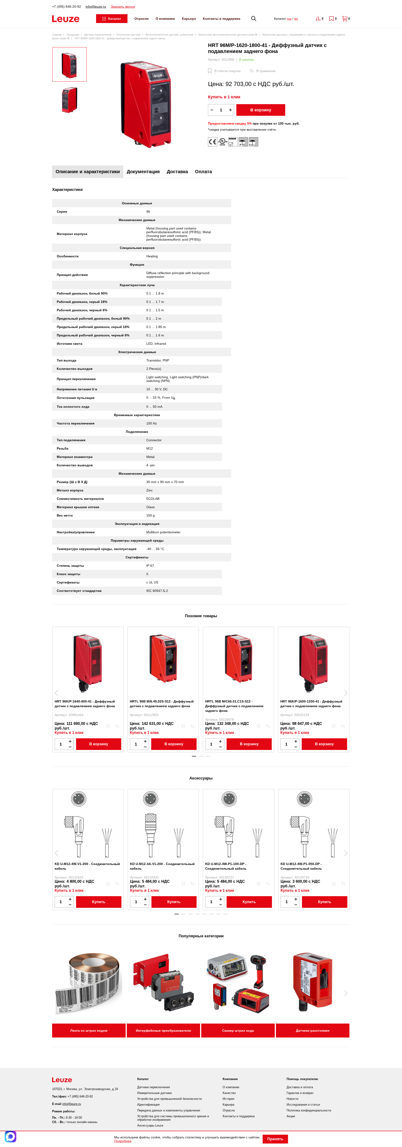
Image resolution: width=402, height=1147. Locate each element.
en (296, 18)
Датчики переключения (153, 1087)
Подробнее (122, 1141)
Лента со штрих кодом (88, 1030)
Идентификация (148, 1104)
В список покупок (227, 71)
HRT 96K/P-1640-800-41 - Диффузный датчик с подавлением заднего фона (85, 703)
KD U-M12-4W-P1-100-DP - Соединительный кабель (226, 866)
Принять (275, 1139)
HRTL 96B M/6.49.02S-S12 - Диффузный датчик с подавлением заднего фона (162, 703)
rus (289, 18)
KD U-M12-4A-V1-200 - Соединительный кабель (162, 866)
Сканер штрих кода (238, 1030)
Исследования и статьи (303, 1104)
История (228, 1099)
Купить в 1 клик (224, 97)
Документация (143, 171)
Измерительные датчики (154, 1093)
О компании (165, 18)
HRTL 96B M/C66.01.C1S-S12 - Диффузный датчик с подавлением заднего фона (234, 706)
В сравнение (266, 71)
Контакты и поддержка (221, 18)
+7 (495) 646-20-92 (66, 6)
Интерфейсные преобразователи (163, 1030)
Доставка (177, 171)
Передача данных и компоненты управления (168, 1110)
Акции (291, 1116)
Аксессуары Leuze (150, 1125)
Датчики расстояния (312, 1030)
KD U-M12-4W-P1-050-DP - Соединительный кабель (301, 866)
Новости (292, 1099)
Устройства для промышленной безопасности (169, 1099)
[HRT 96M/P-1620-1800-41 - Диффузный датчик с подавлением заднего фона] (147, 100)
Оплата (203, 171)
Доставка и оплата (300, 1087)
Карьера (189, 18)
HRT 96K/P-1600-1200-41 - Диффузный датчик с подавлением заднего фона (311, 703)
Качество (229, 1093)
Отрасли (141, 18)
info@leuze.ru (96, 6)
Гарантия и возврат (300, 1093)
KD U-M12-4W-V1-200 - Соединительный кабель (87, 866)
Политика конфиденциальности (309, 1110)
